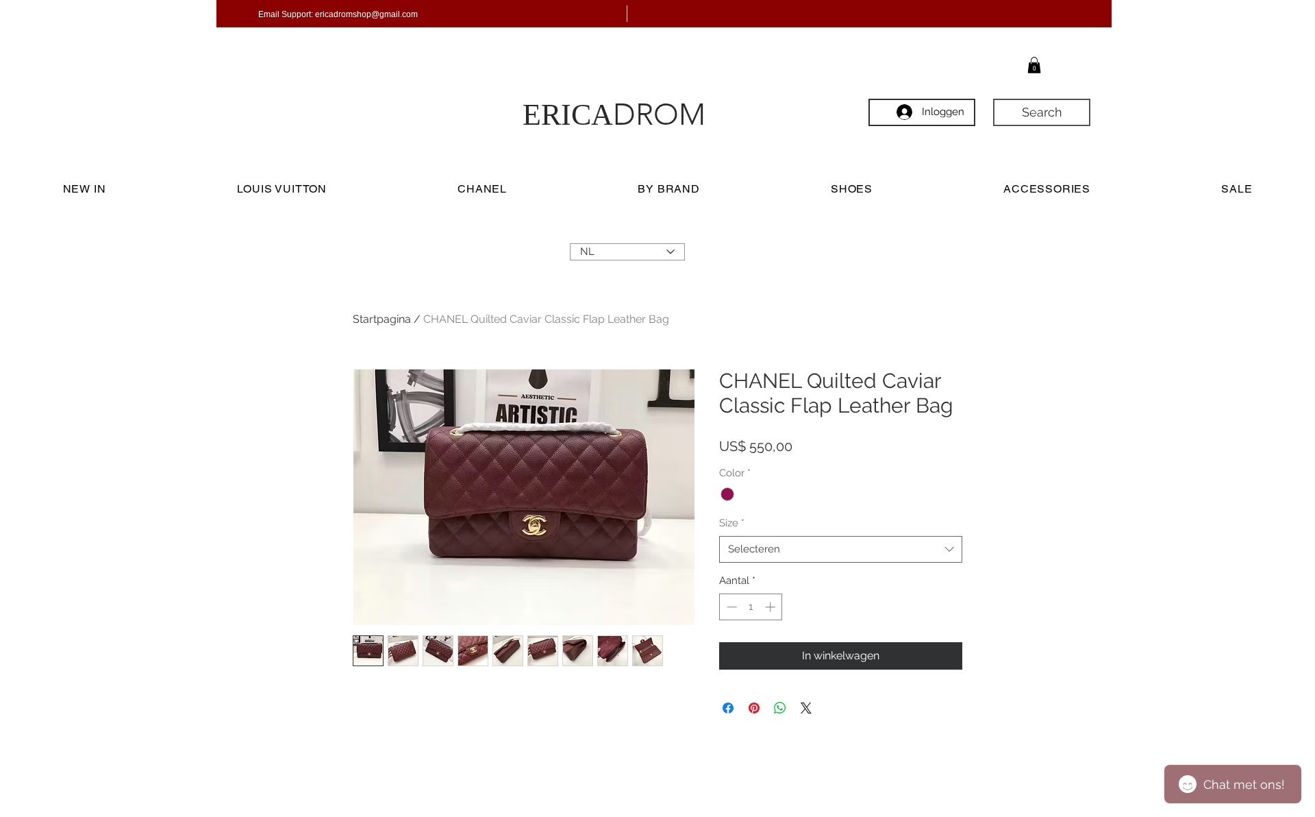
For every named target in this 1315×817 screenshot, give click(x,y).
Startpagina (382, 319)
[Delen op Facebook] (728, 708)
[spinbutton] (751, 607)
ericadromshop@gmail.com (366, 14)
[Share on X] (806, 708)
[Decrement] (730, 607)
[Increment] (771, 607)
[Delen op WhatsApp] (780, 708)
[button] (1034, 65)
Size (731, 523)
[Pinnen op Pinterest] (754, 708)
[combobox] (840, 549)
